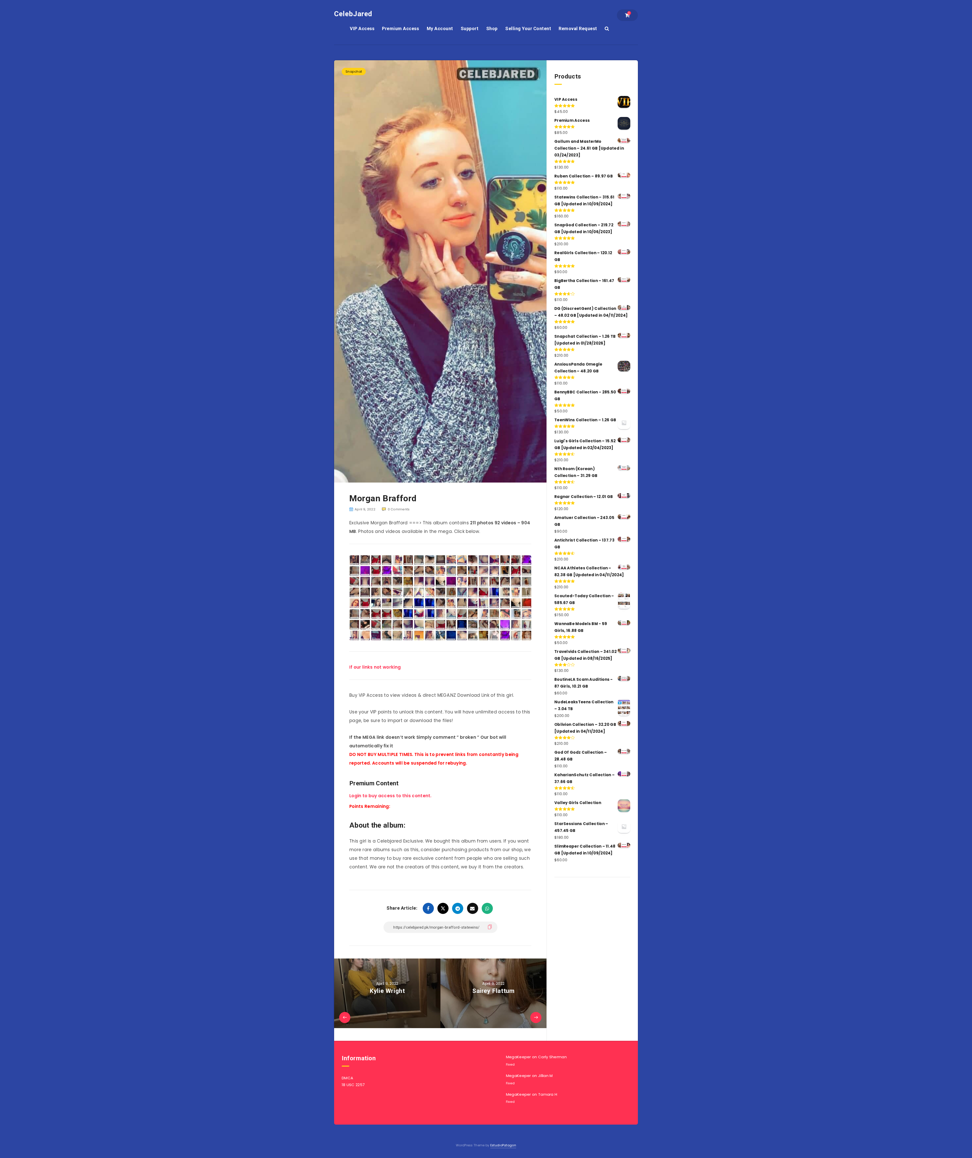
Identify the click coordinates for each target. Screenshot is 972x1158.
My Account (440, 28)
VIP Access (362, 28)
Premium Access (400, 28)
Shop (492, 28)
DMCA (347, 1078)
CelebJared (353, 14)
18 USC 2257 (353, 1084)
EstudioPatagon (503, 1145)
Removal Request (578, 28)
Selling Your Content (528, 28)
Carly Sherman (552, 1057)
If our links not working (375, 667)
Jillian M (545, 1075)
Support (470, 28)
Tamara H (547, 1094)
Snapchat (354, 71)
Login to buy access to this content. (390, 796)
